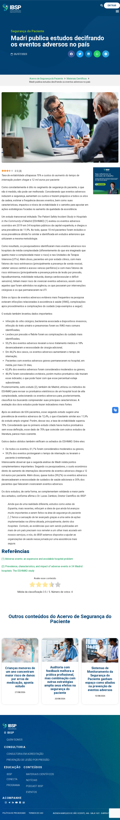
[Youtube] (16, 803)
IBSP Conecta (12, 777)
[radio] (32, 585)
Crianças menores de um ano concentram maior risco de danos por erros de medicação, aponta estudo (20, 677)
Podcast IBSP (34, 786)
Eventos (31, 792)
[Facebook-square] (20, 803)
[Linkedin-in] (13, 803)
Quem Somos (14, 739)
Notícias (31, 780)
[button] (102, 5)
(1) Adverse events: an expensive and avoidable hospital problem (37, 558)
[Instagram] (6, 803)
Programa (13, 785)
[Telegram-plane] (9, 803)
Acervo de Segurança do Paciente (46, 78)
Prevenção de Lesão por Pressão (28, 759)
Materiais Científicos (77, 78)
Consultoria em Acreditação (25, 753)
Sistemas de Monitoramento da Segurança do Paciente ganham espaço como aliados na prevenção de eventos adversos (100, 679)
